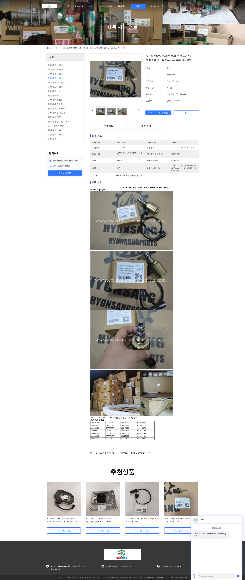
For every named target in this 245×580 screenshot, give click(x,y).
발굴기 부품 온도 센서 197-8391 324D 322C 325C (178, 520)
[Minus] (238, 519)
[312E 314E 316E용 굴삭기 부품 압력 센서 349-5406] (142, 499)
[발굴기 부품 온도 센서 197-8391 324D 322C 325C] (181, 499)
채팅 (138, 6)
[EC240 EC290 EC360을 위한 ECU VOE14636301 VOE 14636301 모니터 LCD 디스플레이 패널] (64, 499)
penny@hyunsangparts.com (65, 161)
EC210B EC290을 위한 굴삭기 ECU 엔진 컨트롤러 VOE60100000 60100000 (102, 520)
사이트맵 (61, 577)
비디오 (110, 6)
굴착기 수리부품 (119, 453)
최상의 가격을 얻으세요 (158, 113)
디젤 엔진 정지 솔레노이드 (141, 453)
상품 (90, 6)
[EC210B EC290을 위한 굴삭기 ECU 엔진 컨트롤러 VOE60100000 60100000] (103, 499)
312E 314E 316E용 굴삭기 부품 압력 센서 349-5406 (142, 520)
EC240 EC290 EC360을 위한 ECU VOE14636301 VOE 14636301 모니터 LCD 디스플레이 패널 (63, 520)
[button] (50, 504)
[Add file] (194, 576)
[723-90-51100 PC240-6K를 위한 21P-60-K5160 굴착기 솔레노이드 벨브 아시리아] (115, 79)
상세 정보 (108, 125)
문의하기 (122, 6)
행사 (99, 6)
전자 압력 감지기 (103, 453)
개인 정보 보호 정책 (75, 577)
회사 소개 (79, 6)
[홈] (49, 6)
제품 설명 (146, 125)
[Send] (239, 576)
